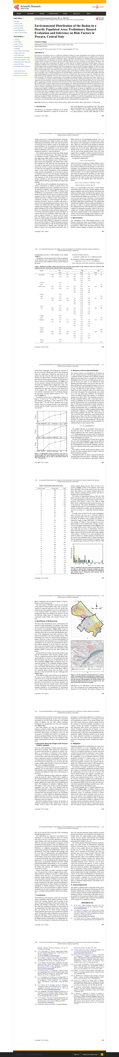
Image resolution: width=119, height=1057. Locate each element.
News (65, 14)
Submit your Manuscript (90, 1054)
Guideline (17, 48)
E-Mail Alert (19, 1054)
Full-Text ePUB (18, 28)
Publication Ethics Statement (22, 62)
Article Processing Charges (21, 51)
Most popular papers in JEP (22, 59)
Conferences (53, 14)
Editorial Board (18, 46)
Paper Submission (19, 53)
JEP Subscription (19, 55)
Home (19, 14)
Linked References (19, 30)
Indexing (16, 39)
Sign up (76, 1054)
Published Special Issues (21, 73)
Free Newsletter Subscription (22, 57)
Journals (30, 14)
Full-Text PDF (18, 23)
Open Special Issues (19, 71)
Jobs (88, 14)
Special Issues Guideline (20, 75)
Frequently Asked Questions (22, 66)
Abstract (16, 21)
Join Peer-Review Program (33, 1054)
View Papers (18, 42)
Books (42, 14)
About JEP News (19, 64)
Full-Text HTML (18, 26)
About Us (76, 14)
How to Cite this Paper (20, 32)
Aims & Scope (18, 44)
